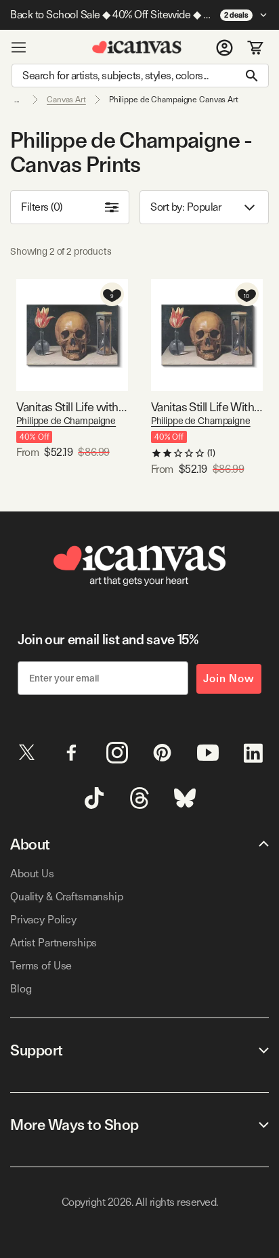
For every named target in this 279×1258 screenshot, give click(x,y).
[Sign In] (224, 47)
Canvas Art (66, 99)
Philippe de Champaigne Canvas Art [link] (173, 99)
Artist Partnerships (53, 942)
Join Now (229, 678)
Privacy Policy (43, 919)
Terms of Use (41, 965)
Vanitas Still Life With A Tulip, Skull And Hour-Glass (207, 407)
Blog (20, 988)
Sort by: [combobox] (185, 207)
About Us (32, 873)
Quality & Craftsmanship (66, 896)
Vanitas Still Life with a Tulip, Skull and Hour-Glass (72, 407)
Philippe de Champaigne (66, 420)
